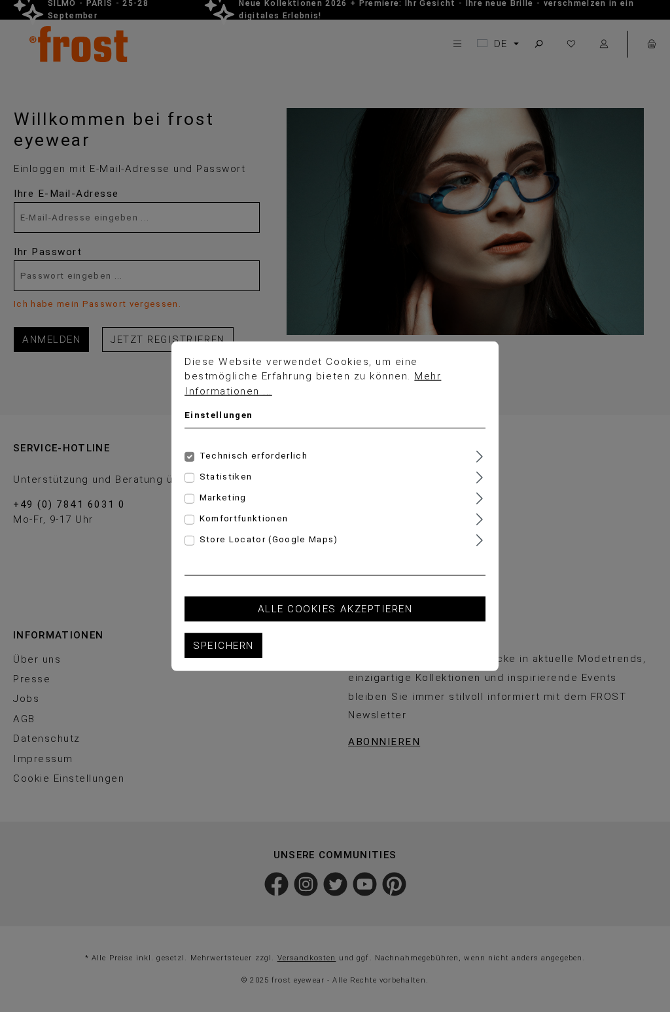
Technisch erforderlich (254, 456)
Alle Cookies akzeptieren (335, 609)
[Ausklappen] (479, 455)
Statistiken (226, 476)
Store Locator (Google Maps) (269, 539)
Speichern (223, 645)
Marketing (223, 497)
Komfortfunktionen (244, 518)
